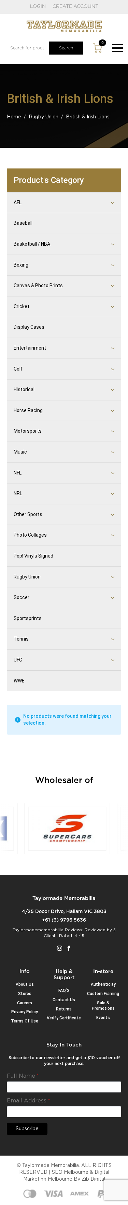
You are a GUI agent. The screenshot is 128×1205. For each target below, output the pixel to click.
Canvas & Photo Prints (38, 285)
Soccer (21, 597)
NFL (18, 473)
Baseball (23, 223)
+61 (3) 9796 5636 (64, 920)
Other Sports (28, 514)
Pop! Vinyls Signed (33, 556)
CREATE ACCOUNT (75, 6)
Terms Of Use (24, 1021)
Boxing (21, 265)
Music (20, 452)
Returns (64, 1009)
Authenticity (103, 984)
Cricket (21, 306)
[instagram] (59, 948)
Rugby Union (43, 117)
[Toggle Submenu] (104, 202)
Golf (18, 369)
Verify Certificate (64, 1018)
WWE (19, 680)
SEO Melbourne (70, 1172)
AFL (18, 202)
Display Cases (29, 327)
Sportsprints (28, 618)
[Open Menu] (117, 48)
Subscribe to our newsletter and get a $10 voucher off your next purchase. (64, 1061)
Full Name (23, 1076)
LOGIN (38, 6)
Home (14, 117)
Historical (24, 389)
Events (103, 1017)
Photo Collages (30, 535)
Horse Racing (28, 410)
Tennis (21, 639)
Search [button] (66, 48)
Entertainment (30, 348)
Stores (24, 993)
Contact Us (64, 999)
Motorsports (28, 431)
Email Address (28, 1100)
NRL (18, 493)
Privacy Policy (24, 1011)
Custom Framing (103, 993)
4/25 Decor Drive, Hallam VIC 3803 (64, 911)
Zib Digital (93, 1179)
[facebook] (68, 948)
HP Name (15, 1047)
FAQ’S (64, 990)
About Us (25, 984)
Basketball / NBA (32, 244)
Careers (24, 1003)
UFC (18, 660)
